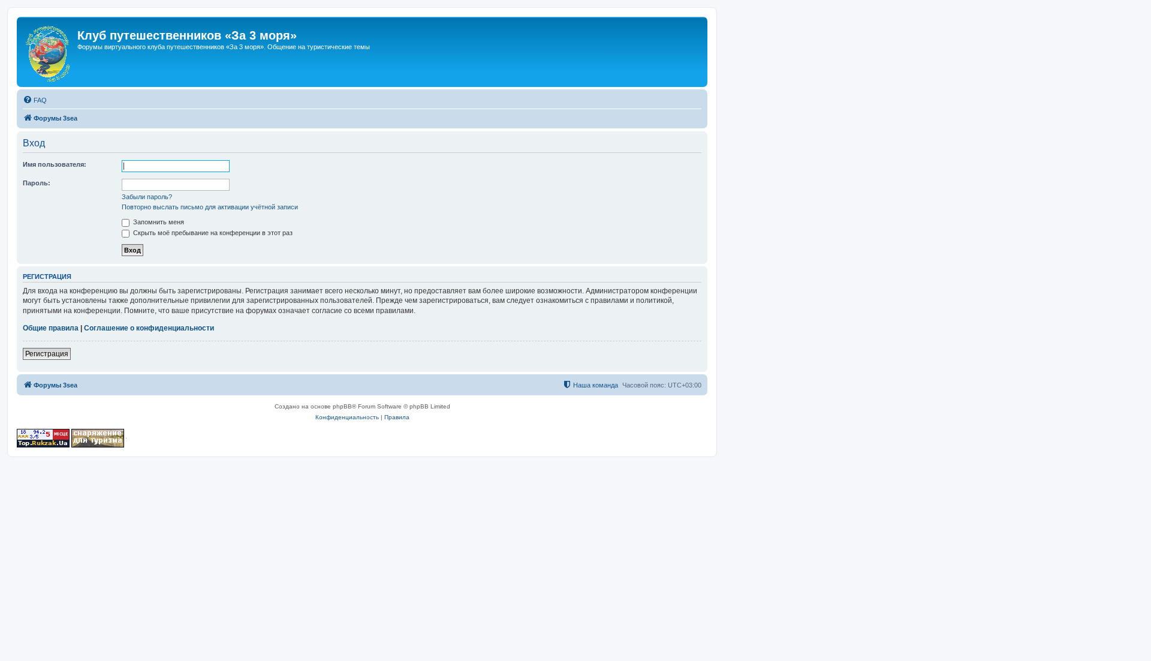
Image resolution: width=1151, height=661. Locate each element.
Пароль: (36, 183)
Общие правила (51, 328)
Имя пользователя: (54, 164)
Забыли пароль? (147, 196)
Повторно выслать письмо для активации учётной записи (210, 207)
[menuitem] (35, 100)
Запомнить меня (157, 222)
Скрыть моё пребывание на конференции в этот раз (212, 232)
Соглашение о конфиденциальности (149, 328)
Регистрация (46, 354)
